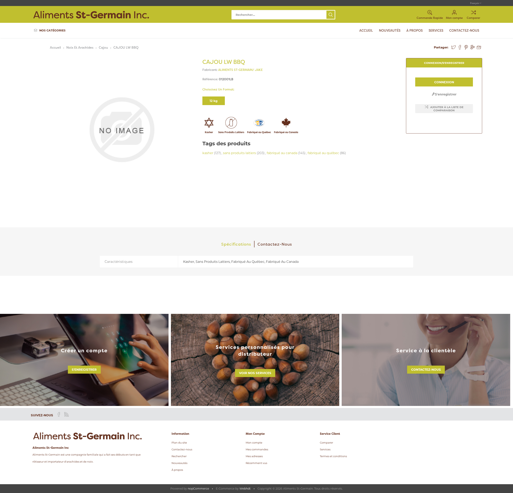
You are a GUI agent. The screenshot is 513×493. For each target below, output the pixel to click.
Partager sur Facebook (460, 47)
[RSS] (66, 414)
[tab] (236, 244)
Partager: (441, 47)
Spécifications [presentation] (236, 244)
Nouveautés (179, 463)
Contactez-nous (426, 370)
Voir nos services (255, 373)
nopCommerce (198, 488)
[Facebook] (59, 414)
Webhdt (245, 488)
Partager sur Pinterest (466, 47)
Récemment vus (256, 463)
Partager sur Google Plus (472, 47)
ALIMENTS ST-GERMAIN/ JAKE (240, 70)
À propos (177, 469)
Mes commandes (257, 449)
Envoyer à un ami (479, 47)
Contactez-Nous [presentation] (275, 244)
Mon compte (454, 18)
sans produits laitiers (239, 153)
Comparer (473, 18)
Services (325, 449)
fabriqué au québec (323, 153)
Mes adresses (254, 456)
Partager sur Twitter (453, 47)
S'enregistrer (445, 94)
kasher (207, 153)
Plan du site (179, 442)
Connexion (444, 82)
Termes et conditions (333, 456)
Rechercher (330, 14)
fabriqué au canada (282, 153)
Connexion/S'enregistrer (444, 62)
